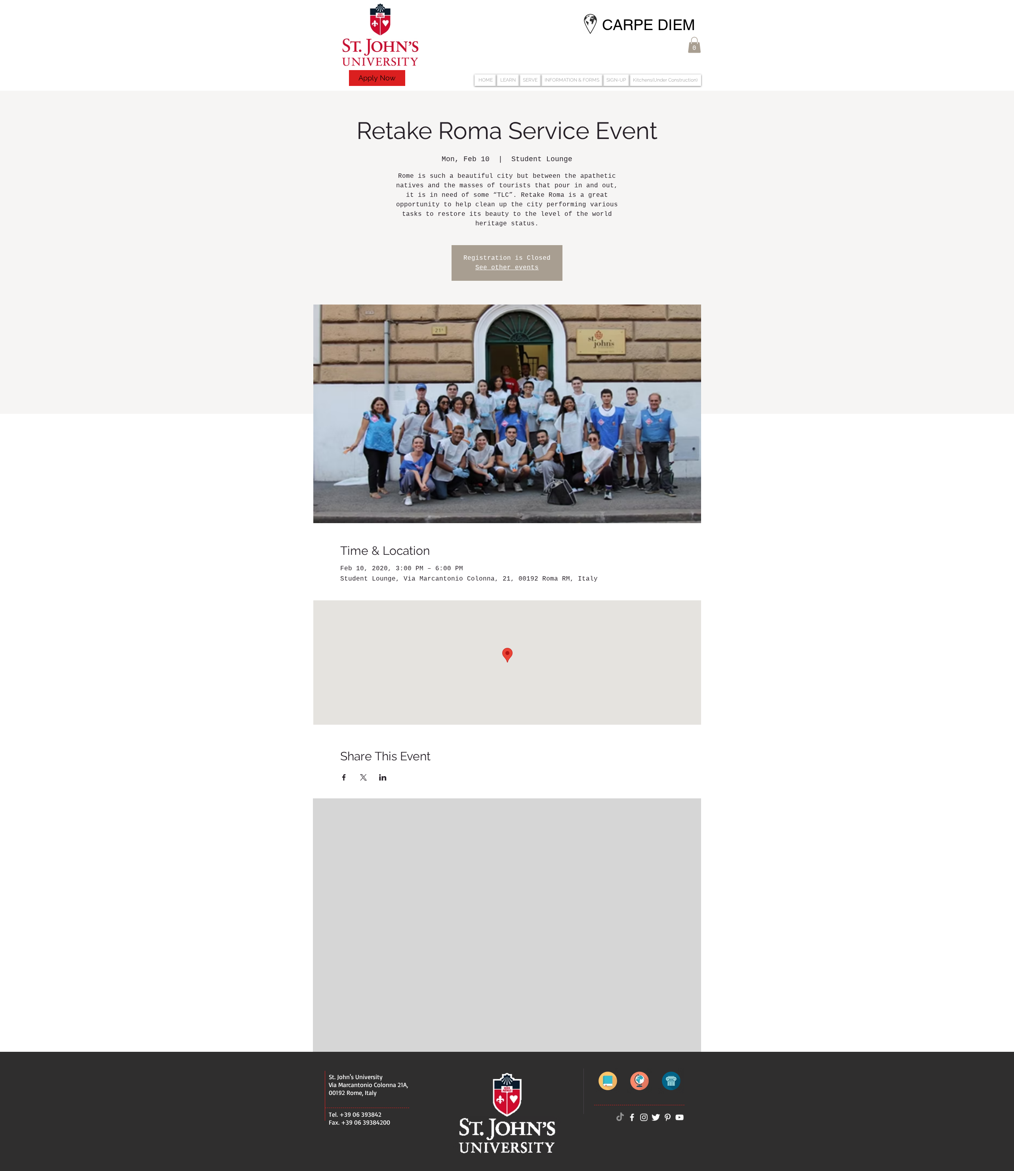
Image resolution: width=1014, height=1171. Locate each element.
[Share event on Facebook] (344, 777)
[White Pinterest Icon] (668, 1117)
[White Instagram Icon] (644, 1117)
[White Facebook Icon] (632, 1117)
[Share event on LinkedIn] (383, 777)
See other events (507, 267)
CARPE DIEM (648, 25)
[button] (694, 45)
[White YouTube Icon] (679, 1117)
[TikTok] (620, 1117)
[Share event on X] (363, 777)
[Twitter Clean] (656, 1117)
